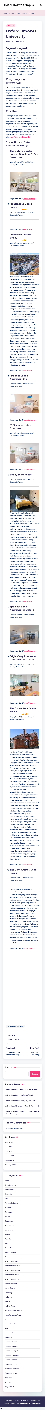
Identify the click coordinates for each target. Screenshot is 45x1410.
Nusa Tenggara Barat (13, 1310)
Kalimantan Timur (11, 1275)
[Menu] (41, 5)
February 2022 (11, 1160)
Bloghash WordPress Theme (29, 1403)
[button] (13, 1040)
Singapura (9, 1337)
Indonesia (9, 1230)
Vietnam (8, 1382)
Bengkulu (8, 1212)
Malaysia (8, 1297)
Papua (7, 1319)
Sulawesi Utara (11, 1360)
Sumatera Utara (11, 1373)
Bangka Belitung (11, 1203)
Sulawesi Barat (11, 1342)
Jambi (7, 1243)
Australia (8, 1194)
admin (11, 1035)
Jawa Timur (9, 1257)
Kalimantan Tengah (12, 1270)
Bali (6, 1199)
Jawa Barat (9, 1248)
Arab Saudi (9, 1190)
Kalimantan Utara (12, 1279)
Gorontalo (9, 1221)
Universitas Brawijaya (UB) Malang (20, 1100)
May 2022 (9, 1147)
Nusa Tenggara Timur (13, 1315)
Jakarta (8, 1239)
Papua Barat (10, 1324)
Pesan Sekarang (29, 199)
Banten (8, 1207)
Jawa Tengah (10, 1252)
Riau (6, 1328)
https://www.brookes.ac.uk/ (19, 137)
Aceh (7, 1181)
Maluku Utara (10, 1306)
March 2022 (9, 1156)
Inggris (11, 25)
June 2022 (9, 1142)
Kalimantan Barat (12, 1261)
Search (9, 1067)
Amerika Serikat (11, 1185)
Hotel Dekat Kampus (19, 5)
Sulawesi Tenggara (12, 1355)
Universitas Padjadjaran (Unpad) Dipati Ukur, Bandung (22, 1112)
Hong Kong (9, 1225)
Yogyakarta (9, 1386)
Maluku (7, 1301)
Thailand (8, 1377)
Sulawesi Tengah (11, 1351)
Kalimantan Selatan (12, 1266)
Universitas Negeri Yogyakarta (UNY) (21, 1090)
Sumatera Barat (11, 1364)
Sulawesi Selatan (11, 1346)
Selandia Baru (10, 1333)
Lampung (8, 1293)
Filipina (7, 1216)
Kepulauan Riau (11, 1284)
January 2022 (10, 1165)
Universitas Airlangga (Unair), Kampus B (22, 1106)
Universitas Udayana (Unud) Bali (19, 1095)
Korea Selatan (10, 1288)
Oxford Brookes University (15, 1026)
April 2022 (9, 1151)
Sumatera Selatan (12, 1369)
